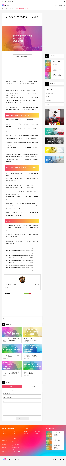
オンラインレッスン (16, 451)
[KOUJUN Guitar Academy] (6, 5)
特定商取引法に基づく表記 (16, 448)
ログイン (56, 5)
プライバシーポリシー (16, 445)
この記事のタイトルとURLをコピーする (22, 56)
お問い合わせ (4, 440)
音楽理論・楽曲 (49, 93)
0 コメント (12, 386)
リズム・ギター (49, 89)
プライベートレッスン (6, 452)
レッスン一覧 (4, 435)
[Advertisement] (11, 69)
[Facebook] (6, 287)
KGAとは (4, 433)
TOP (3, 431)
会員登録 (60, 5)
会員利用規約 (4, 447)
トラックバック (32, 386)
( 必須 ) (8, 393)
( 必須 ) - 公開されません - (9, 397)
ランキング (14, 435)
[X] (7, 287)
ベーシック (48, 100)
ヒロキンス (8, 284)
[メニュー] (64, 5)
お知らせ (13, 433)
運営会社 (4, 444)
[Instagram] (9, 287)
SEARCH (64, 1)
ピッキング (48, 96)
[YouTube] (60, 459)
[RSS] (63, 459)
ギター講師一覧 (15, 438)
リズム (47, 104)
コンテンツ (4, 438)
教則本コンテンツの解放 (16, 441)
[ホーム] (2, 8)
